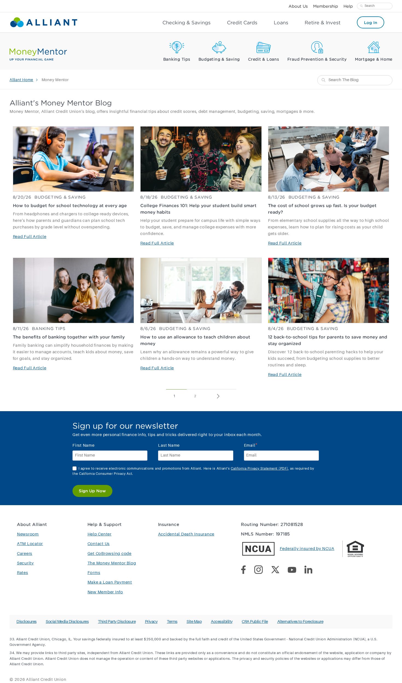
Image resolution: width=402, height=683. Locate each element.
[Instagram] (262, 570)
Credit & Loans (263, 59)
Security (25, 563)
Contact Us (99, 544)
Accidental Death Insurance (186, 534)
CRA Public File (255, 622)
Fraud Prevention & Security (317, 59)
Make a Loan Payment (110, 582)
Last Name (169, 445)
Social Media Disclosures (67, 622)
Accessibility (222, 622)
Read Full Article (29, 237)
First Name (83, 445)
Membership (325, 6)
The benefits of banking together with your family (69, 337)
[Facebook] (247, 570)
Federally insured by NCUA (307, 549)
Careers (24, 554)
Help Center (100, 534)
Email (251, 445)
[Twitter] (279, 571)
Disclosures (26, 622)
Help (348, 6)
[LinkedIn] (312, 571)
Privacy (151, 622)
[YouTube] (296, 571)
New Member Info (105, 592)
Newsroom (28, 534)
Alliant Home (21, 80)
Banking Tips (176, 59)
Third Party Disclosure (117, 622)
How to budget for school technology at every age (70, 205)
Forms (94, 573)
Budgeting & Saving (219, 59)
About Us (298, 6)
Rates (22, 573)
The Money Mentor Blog (112, 563)
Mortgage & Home (373, 59)
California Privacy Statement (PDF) (259, 468)
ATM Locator (30, 544)
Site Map (194, 622)
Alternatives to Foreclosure (300, 622)
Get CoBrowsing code (110, 554)
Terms (172, 622)
